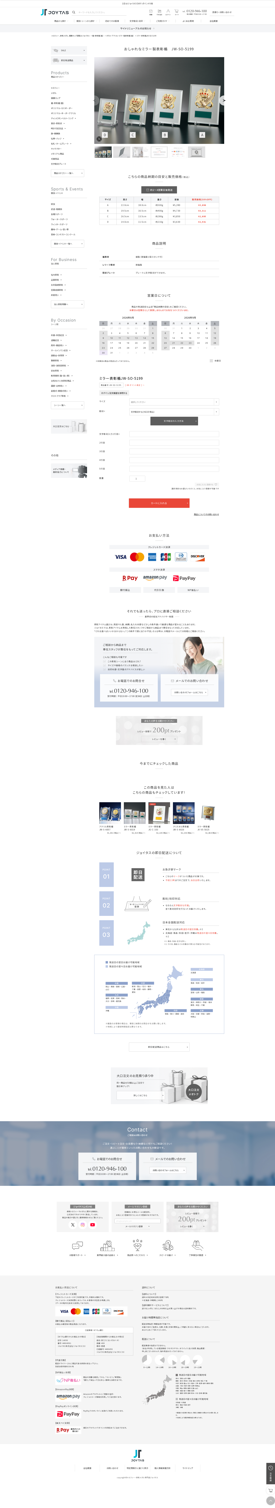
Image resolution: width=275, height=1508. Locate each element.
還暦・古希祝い (57, 385)
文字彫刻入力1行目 (110, 433)
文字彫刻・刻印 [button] (136, 21)
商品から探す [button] (60, 21)
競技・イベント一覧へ (63, 243)
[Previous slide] (94, 100)
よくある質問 (188, 21)
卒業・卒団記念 (57, 335)
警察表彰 (55, 360)
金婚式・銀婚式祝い (59, 390)
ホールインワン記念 (59, 350)
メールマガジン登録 (134, 1226)
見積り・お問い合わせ (222, 12)
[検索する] (73, 12)
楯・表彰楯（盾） (98, 35)
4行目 (102, 460)
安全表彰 (55, 370)
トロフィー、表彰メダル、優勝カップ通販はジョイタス (71, 35)
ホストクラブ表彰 (58, 395)
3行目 (102, 451)
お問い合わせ (112, 1468)
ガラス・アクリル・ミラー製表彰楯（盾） (120, 35)
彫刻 (102, 411)
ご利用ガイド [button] (161, 21)
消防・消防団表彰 (58, 365)
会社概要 (214, 21)
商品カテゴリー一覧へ (63, 173)
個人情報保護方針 (162, 1468)
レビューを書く (159, 739)
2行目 (102, 442)
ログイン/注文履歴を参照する (114, 393)
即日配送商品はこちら (158, 1046)
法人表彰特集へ (61, 304)
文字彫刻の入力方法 (174, 420)
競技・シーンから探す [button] (86, 21)
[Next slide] (224, 100)
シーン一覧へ (60, 405)
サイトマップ (187, 1468)
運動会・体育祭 (57, 355)
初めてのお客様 (112, 21)
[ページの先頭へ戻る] (270, 1500)
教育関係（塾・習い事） (60, 375)
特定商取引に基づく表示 (137, 1468)
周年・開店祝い (57, 345)
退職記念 (55, 340)
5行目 (102, 468)
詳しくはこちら (140, 1095)
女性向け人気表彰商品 (61, 380)
